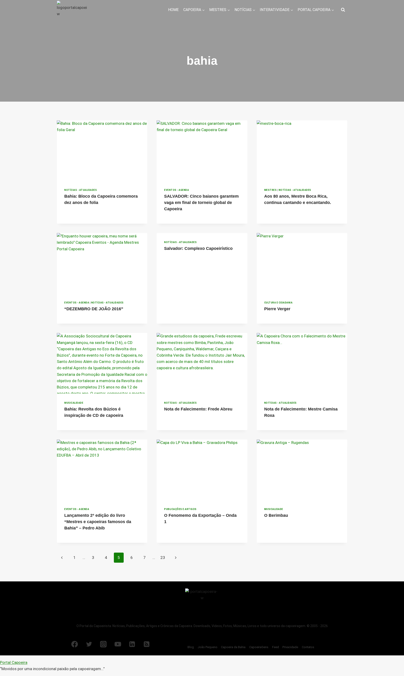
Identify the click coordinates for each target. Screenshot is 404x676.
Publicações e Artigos (180, 509)
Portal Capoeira (13, 662)
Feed (275, 647)
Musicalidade (73, 403)
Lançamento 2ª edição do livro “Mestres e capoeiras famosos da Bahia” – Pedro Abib (97, 521)
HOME (173, 9)
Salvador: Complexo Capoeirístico (198, 248)
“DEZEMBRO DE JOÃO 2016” (93, 309)
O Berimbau (276, 515)
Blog (191, 647)
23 (162, 557)
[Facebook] (74, 644)
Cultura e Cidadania (278, 302)
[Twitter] (89, 644)
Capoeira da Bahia (233, 647)
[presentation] (102, 150)
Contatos (308, 647)
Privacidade (290, 647)
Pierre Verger (277, 309)
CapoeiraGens (258, 647)
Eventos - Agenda (176, 190)
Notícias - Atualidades (80, 190)
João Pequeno (207, 647)
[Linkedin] (132, 644)
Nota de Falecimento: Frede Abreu (198, 409)
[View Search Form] (343, 10)
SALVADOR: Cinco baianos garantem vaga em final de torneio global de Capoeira (201, 202)
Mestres (270, 190)
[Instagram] (103, 644)
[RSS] (146, 644)
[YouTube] (117, 644)
